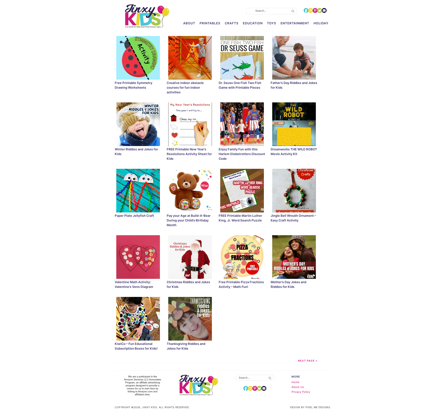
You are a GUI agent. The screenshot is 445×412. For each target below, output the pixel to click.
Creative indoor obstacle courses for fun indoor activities (185, 87)
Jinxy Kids (147, 16)
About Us (298, 387)
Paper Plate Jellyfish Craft (134, 215)
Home (295, 382)
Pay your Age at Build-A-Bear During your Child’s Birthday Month (189, 220)
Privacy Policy (301, 392)
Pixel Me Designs (317, 407)
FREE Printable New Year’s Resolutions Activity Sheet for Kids (189, 153)
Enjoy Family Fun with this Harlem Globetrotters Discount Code (242, 153)
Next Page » (307, 360)
